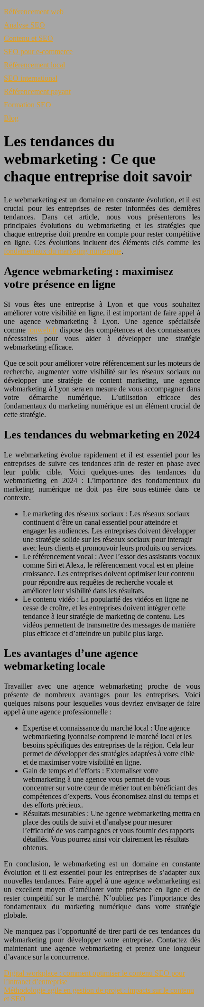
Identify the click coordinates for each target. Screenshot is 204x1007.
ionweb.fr (42, 330)
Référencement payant (37, 91)
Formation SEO (27, 105)
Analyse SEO (24, 25)
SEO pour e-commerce (38, 52)
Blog (11, 118)
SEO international (30, 78)
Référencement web (34, 12)
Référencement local (34, 65)
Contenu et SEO (28, 38)
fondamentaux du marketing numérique (62, 251)
